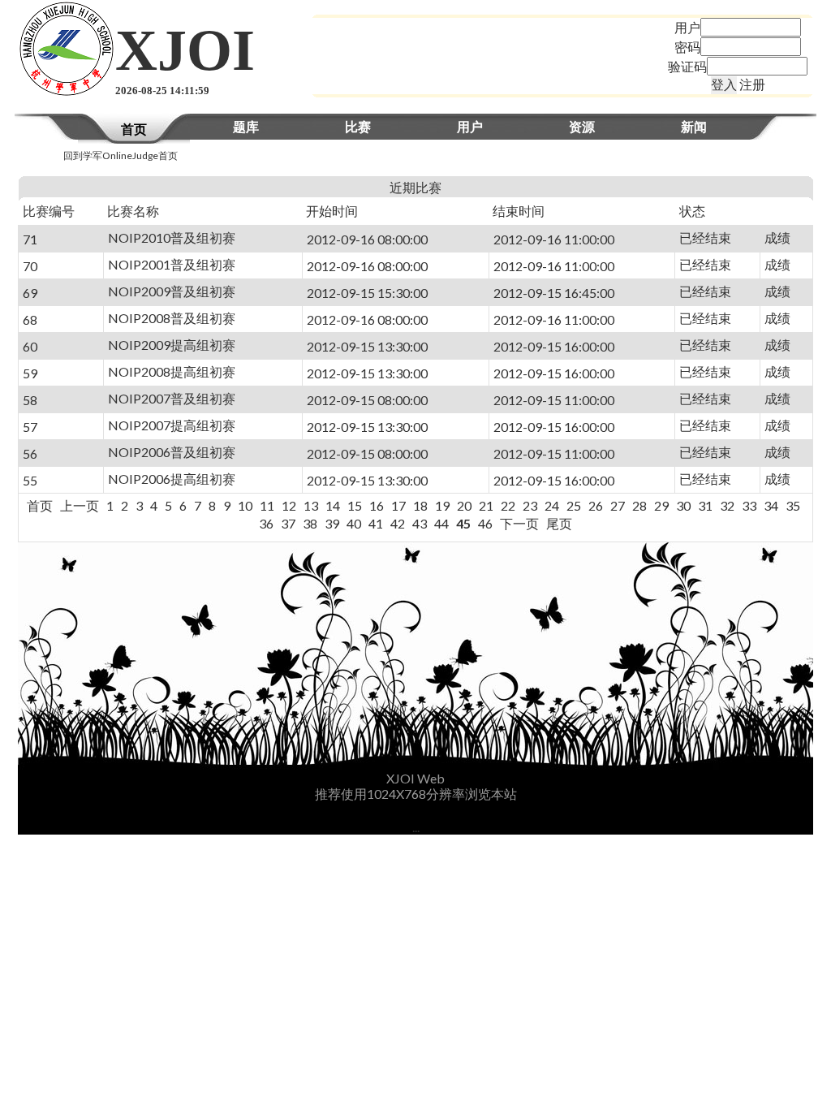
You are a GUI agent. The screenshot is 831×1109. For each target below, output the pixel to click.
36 (266, 523)
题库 (246, 126)
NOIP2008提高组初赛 (171, 371)
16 (376, 505)
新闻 (694, 126)
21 (486, 505)
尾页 (559, 523)
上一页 (79, 505)
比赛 (358, 126)
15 (354, 505)
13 (311, 505)
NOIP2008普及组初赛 (171, 318)
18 (420, 505)
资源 (582, 126)
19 (442, 505)
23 (530, 505)
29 (661, 505)
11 (267, 505)
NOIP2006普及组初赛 (171, 452)
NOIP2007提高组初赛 (171, 425)
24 (552, 505)
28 (639, 505)
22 (508, 505)
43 (419, 523)
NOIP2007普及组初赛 (171, 398)
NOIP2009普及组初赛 (171, 291)
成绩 (777, 237)
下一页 (519, 523)
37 (288, 523)
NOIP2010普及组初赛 (171, 237)
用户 (470, 126)
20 (464, 505)
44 (441, 523)
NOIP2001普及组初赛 (171, 264)
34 (771, 505)
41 (375, 523)
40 (354, 523)
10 (245, 505)
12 (289, 505)
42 (397, 523)
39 (332, 523)
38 (310, 523)
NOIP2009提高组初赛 (171, 344)
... (416, 827)
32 (727, 505)
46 (485, 523)
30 (683, 505)
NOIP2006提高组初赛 (171, 478)
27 (617, 505)
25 (573, 505)
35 (793, 505)
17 (398, 505)
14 (332, 505)
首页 (134, 128)
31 (705, 505)
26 (595, 505)
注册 (752, 84)
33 (749, 505)
